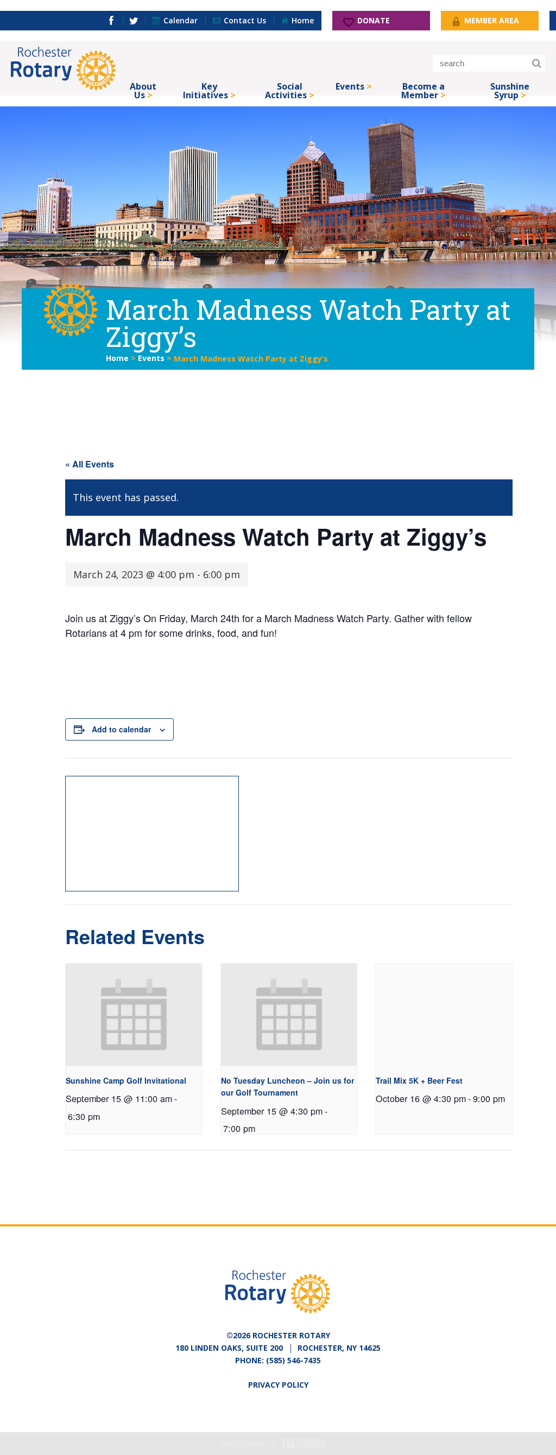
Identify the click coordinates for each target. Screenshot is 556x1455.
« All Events (89, 464)
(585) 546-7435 (293, 1360)
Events (350, 86)
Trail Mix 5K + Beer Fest (419, 1080)
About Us (143, 88)
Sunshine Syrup (509, 88)
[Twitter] (134, 20)
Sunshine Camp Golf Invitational (126, 1080)
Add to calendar (121, 729)
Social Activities (286, 88)
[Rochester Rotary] (63, 68)
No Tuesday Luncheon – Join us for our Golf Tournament (287, 1086)
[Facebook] (111, 20)
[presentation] (134, 1015)
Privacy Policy (278, 1385)
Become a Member (423, 88)
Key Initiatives (205, 88)
